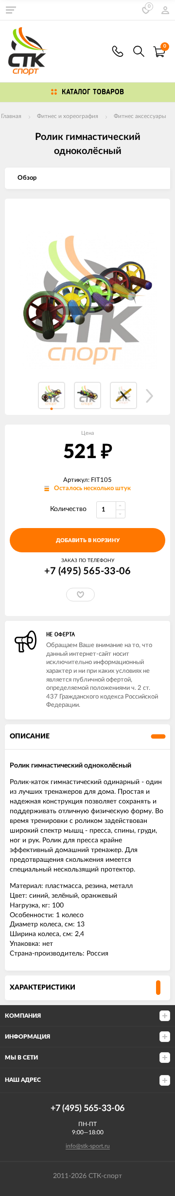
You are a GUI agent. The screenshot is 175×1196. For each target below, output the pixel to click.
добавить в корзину (88, 540)
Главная (11, 116)
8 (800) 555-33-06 (117, 51)
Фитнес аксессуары (140, 116)
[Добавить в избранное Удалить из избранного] (80, 594)
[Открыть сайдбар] (10, 9)
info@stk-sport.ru (88, 1146)
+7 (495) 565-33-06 (87, 571)
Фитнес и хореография (67, 116)
